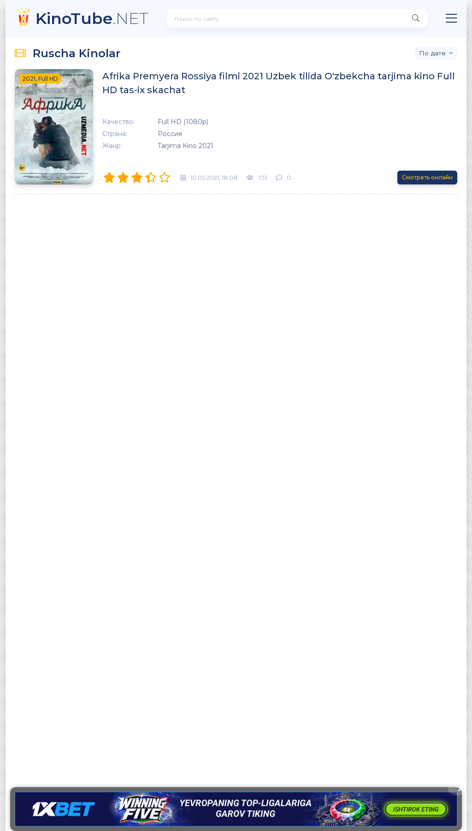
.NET (91, 18)
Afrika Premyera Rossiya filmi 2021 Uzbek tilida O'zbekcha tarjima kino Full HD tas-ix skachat (278, 83)
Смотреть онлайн (427, 177)
